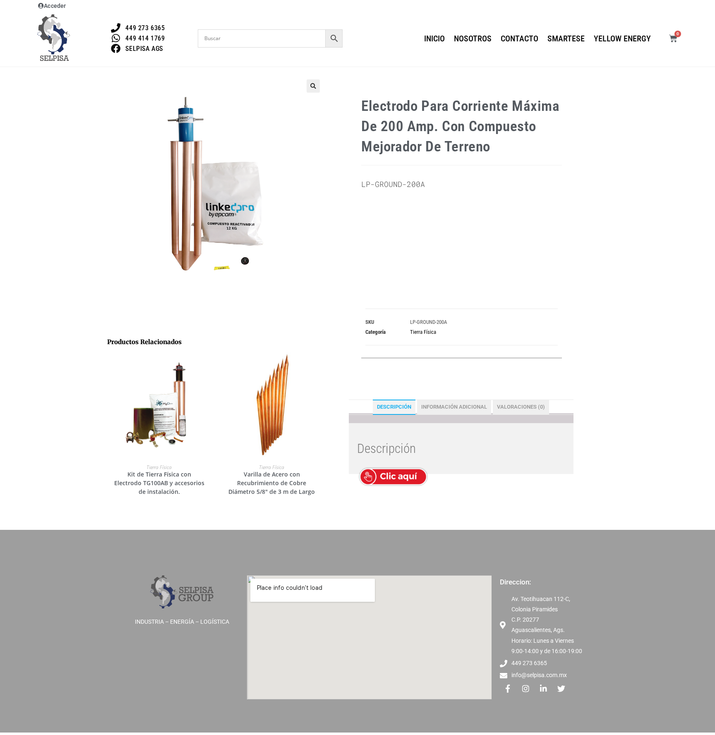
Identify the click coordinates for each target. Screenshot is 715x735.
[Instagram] (525, 688)
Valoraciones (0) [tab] (521, 407)
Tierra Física (159, 467)
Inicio (434, 38)
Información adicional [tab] (454, 407)
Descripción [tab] (394, 407)
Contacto (519, 38)
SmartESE (566, 38)
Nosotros (473, 38)
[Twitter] (561, 688)
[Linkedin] (543, 688)
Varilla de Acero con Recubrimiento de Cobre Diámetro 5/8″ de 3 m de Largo (271, 483)
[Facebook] (508, 688)
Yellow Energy (622, 38)
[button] (313, 86)
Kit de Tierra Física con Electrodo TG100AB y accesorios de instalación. (159, 483)
